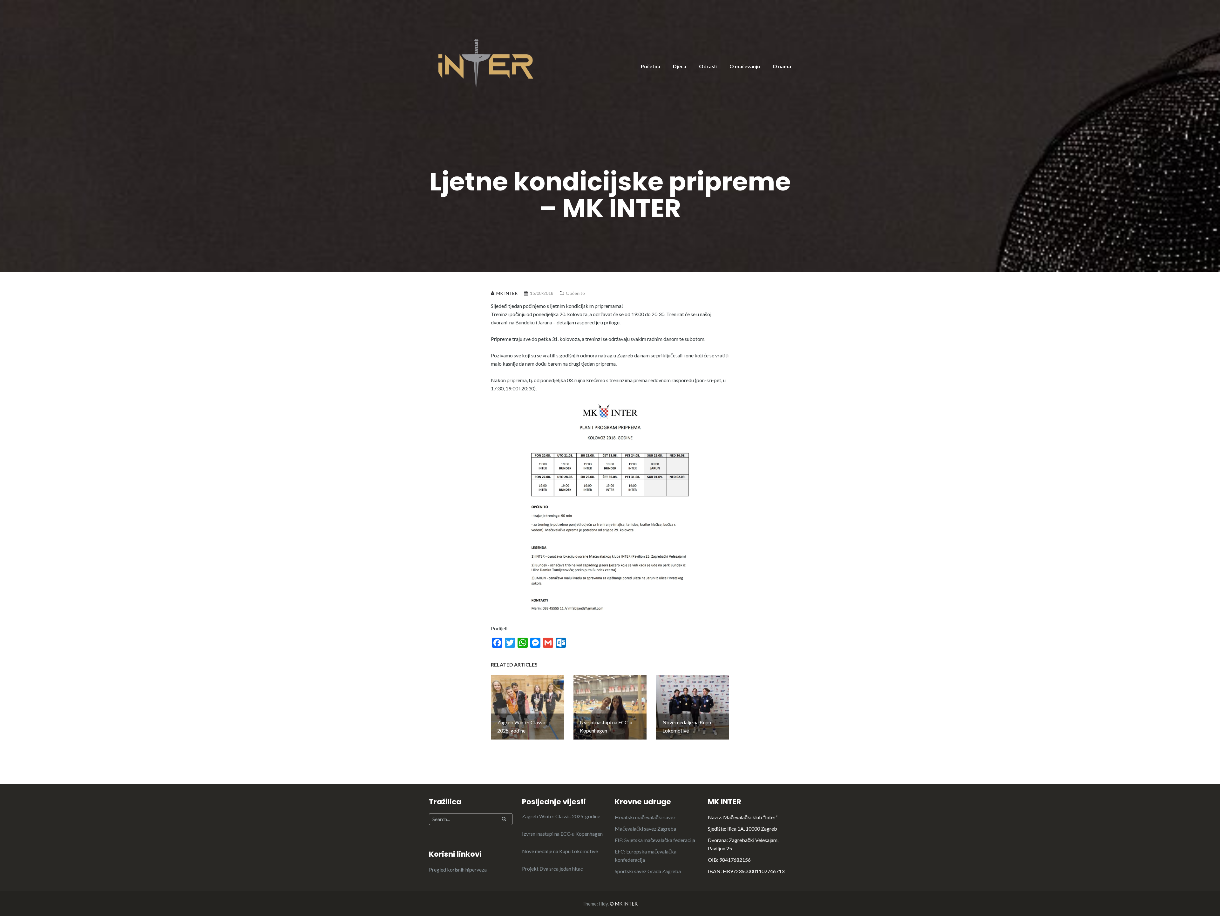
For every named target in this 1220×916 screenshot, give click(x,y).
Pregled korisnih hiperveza (458, 869)
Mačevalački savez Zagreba (645, 829)
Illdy (603, 903)
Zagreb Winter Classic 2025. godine (561, 816)
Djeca (679, 66)
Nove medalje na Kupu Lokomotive (560, 851)
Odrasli (708, 66)
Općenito (575, 293)
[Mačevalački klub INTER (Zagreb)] (486, 63)
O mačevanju (744, 66)
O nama (782, 66)
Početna (650, 66)
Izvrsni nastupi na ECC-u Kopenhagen (562, 834)
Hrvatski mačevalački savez (645, 817)
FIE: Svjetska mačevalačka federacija (655, 840)
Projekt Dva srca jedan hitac (552, 869)
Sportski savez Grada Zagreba (648, 871)
